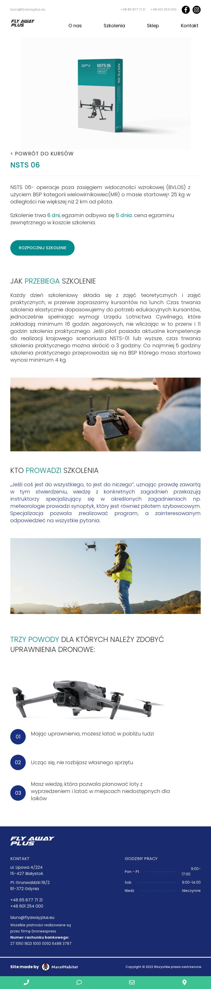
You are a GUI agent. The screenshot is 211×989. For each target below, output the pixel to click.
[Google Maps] (184, 982)
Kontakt (189, 25)
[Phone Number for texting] (79, 982)
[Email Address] (132, 982)
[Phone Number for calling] (26, 982)
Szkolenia (114, 25)
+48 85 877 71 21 (132, 9)
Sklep (153, 25)
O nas (75, 25)
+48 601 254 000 (164, 9)
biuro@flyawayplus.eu (27, 9)
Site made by (24, 967)
